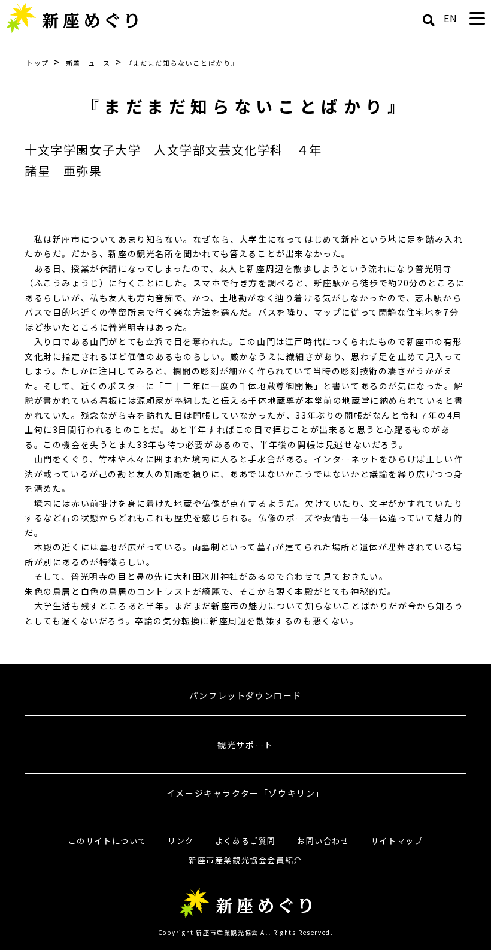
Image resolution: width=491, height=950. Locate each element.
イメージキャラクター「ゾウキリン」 (245, 793)
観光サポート (245, 745)
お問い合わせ (323, 840)
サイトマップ (397, 840)
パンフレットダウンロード (245, 695)
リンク (181, 840)
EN (451, 18)
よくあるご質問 (245, 840)
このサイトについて (107, 840)
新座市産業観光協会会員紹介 (245, 860)
